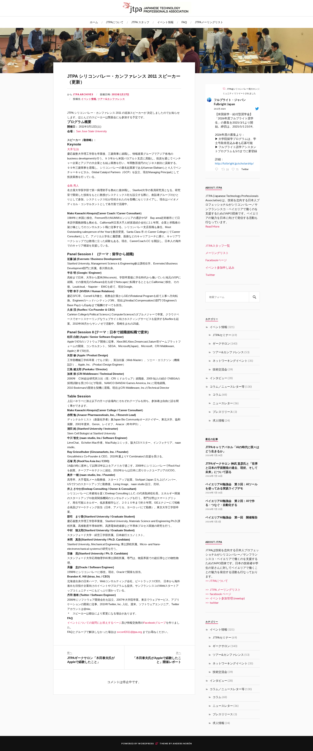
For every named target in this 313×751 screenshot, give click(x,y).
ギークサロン (221, 343)
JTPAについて (114, 22)
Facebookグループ (154, 622)
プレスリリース (223, 411)
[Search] (254, 297)
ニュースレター (223, 403)
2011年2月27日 (120, 94)
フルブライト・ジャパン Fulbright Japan (231, 102)
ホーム (94, 22)
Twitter (210, 274)
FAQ (184, 22)
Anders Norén (182, 743)
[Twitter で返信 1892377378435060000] (217, 169)
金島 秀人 (73, 185)
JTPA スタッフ (140, 22)
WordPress (146, 743)
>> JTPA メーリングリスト (223, 589)
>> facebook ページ (218, 594)
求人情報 (218, 420)
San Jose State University (91, 131)
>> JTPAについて (216, 580)
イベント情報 (165, 22)
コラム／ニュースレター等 (227, 386)
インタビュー (218, 378)
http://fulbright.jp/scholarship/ (234, 163)
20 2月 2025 (220, 108)
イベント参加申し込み (219, 267)
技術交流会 (220, 369)
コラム (217, 394)
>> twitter (212, 602)
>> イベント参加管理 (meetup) (225, 598)
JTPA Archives (83, 94)
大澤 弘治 (73, 149)
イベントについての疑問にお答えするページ (94, 622)
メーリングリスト (217, 252)
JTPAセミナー (222, 335)
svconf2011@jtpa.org (129, 631)
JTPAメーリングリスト (209, 22)
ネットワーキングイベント (230, 360)
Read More (212, 226)
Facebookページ (216, 260)
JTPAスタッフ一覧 (217, 245)
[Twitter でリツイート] (224, 88)
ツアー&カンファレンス (111, 98)
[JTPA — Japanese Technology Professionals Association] (156, 8)
